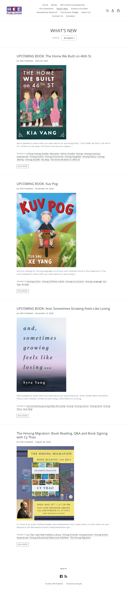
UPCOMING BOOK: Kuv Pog (37, 183)
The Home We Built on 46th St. (65, 159)
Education (54, 153)
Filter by (55, 38)
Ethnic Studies (68, 153)
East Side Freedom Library (48, 534)
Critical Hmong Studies (37, 153)
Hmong (79, 153)
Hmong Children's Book (53, 281)
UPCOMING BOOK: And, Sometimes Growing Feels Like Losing (63, 308)
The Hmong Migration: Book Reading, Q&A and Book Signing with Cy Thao (62, 435)
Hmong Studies (32, 159)
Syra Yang (27, 409)
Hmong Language (93, 281)
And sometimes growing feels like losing (45, 406)
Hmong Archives (70, 534)
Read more (23, 166)
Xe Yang (25, 284)
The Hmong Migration (80, 537)
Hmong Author (36, 156)
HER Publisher (57, 584)
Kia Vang (45, 159)
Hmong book (96, 406)
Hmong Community (54, 156)
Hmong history (89, 156)
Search (63, 568)
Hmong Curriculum (74, 281)
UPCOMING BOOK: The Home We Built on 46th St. (54, 56)
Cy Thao (30, 534)
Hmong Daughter (72, 156)
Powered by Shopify (74, 584)
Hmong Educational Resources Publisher (49, 537)
